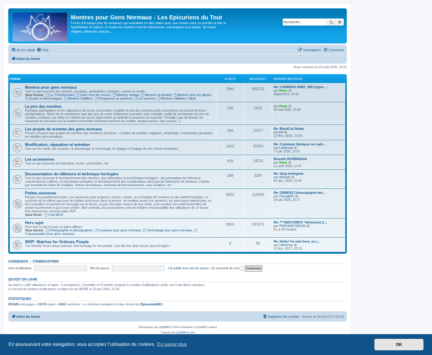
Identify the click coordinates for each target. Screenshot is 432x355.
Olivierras (286, 245)
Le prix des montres (43, 106)
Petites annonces (40, 193)
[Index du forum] (40, 26)
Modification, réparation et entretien (57, 144)
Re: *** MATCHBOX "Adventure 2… (300, 222)
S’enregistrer (46, 261)
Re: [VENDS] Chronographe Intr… (300, 192)
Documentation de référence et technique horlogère (71, 174)
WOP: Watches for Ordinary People (57, 242)
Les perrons (146, 98)
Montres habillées (80, 98)
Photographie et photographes (71, 230)
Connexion (18, 261)
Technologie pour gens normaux (169, 230)
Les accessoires (39, 159)
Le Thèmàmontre (62, 95)
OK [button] (399, 344)
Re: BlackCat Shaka (289, 128)
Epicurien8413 (152, 304)
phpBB (164, 327)
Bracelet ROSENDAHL (291, 159)
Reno (283, 90)
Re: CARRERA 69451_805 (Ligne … (301, 87)
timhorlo (284, 177)
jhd (281, 132)
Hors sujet (34, 223)
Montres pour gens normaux (51, 87)
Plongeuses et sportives (115, 98)
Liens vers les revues (95, 95)
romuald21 (286, 196)
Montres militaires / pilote (178, 98)
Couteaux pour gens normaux (119, 230)
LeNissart (286, 147)
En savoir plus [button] (172, 344)
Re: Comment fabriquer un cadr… (300, 144)
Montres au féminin (158, 95)
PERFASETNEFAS (292, 226)
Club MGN (55, 214)
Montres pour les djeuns (194, 95)
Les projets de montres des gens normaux (63, 129)
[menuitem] (42, 49)
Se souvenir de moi (225, 268)
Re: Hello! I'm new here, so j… (297, 241)
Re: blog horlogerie (289, 173)
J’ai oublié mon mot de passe (188, 268)
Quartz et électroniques (45, 98)
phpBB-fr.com (185, 332)
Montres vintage (127, 95)
